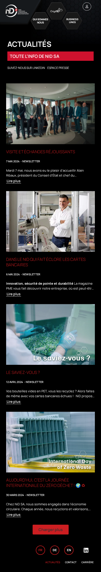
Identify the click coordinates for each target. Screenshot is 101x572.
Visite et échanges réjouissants (40, 151)
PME (9, 288)
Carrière (87, 562)
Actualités (52, 562)
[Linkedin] (86, 550)
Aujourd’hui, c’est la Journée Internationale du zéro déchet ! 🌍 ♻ (45, 482)
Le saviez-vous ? (23, 372)
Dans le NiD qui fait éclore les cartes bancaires (46, 261)
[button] (51, 529)
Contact (70, 562)
